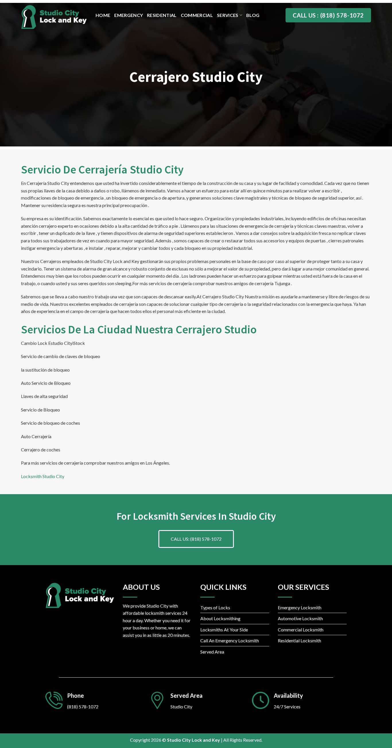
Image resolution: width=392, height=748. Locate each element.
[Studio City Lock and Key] (54, 17)
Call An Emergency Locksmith (229, 640)
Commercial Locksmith (300, 629)
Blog (252, 15)
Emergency (128, 15)
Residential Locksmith (299, 640)
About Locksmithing (220, 618)
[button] (196, 539)
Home (103, 15)
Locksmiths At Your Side (224, 629)
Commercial (197, 15)
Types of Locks (215, 607)
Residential (162, 15)
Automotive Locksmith (300, 618)
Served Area (212, 651)
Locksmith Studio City (42, 476)
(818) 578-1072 (82, 706)
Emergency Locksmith (299, 607)
